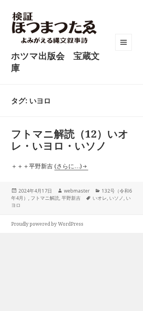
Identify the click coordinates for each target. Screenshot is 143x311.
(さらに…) (68, 166)
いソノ (116, 198)
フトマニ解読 (45, 198)
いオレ (100, 198)
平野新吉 (71, 198)
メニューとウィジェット (123, 50)
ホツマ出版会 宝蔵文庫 (55, 61)
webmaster (77, 190)
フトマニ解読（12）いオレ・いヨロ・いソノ (70, 139)
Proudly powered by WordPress (47, 223)
